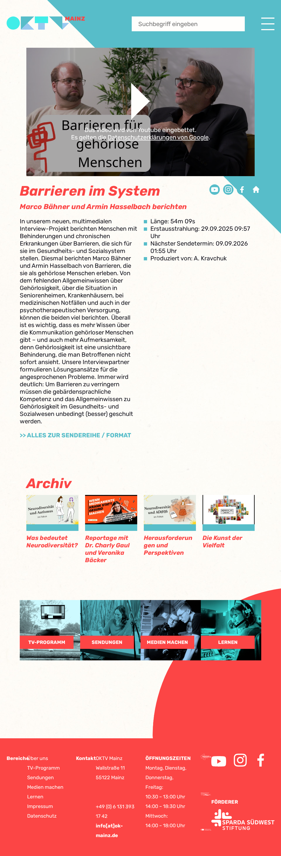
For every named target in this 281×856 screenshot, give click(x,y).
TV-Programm (43, 768)
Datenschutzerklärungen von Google (158, 137)
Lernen (35, 797)
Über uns (37, 758)
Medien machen (45, 787)
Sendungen (40, 778)
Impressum (40, 806)
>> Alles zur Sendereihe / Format (75, 435)
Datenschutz (42, 816)
